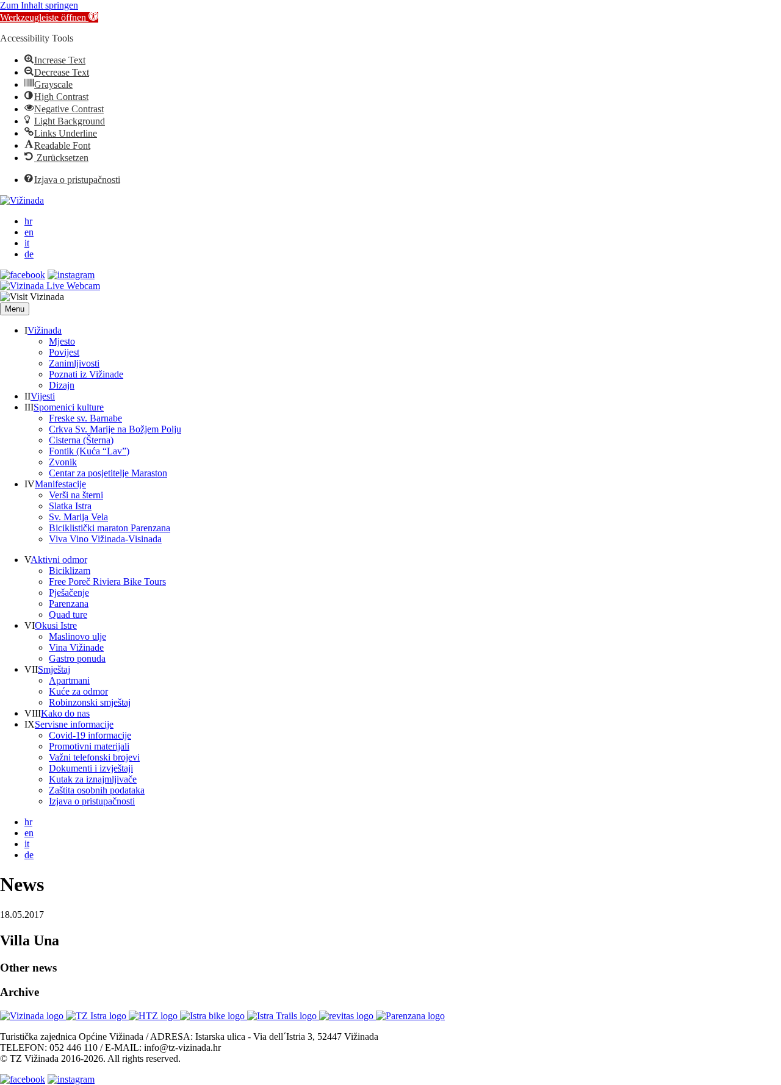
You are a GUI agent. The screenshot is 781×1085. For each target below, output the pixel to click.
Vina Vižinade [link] (76, 647)
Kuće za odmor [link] (78, 691)
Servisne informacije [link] (74, 724)
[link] (49, 17)
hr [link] (28, 221)
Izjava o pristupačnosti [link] (92, 801)
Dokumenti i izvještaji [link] (91, 768)
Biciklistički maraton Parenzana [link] (109, 528)
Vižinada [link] (44, 330)
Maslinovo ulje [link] (77, 636)
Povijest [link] (64, 352)
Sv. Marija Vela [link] (78, 517)
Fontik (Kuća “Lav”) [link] (89, 451)
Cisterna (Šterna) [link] (81, 440)
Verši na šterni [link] (76, 495)
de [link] (29, 254)
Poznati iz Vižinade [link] (86, 374)
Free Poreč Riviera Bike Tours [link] (107, 581)
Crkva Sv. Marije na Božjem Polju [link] (115, 429)
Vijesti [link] (43, 396)
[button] (14, 309)
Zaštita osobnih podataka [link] (97, 790)
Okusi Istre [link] (56, 625)
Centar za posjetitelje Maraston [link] (108, 473)
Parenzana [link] (68, 603)
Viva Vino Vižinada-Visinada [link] (105, 539)
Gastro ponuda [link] (77, 658)
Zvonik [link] (63, 462)
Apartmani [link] (69, 680)
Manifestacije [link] (60, 484)
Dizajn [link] (61, 385)
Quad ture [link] (68, 614)
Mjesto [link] (62, 341)
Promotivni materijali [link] (89, 746)
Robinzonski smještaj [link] (90, 702)
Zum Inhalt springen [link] (39, 5)
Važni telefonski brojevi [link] (94, 757)
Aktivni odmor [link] (59, 559)
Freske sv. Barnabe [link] (85, 418)
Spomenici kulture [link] (69, 407)
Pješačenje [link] (69, 592)
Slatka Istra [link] (70, 506)
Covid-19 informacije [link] (90, 735)
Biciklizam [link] (69, 570)
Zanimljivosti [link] (74, 363)
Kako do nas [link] (65, 713)
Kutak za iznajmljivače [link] (93, 779)
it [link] (26, 243)
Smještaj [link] (54, 669)
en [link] (29, 232)
